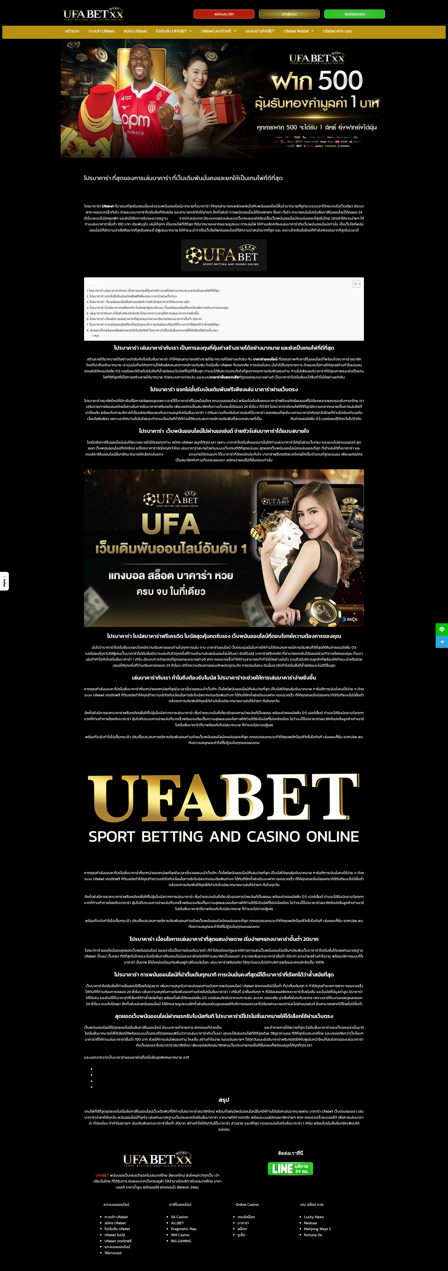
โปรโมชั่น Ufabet (117, 1229)
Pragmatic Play (184, 1229)
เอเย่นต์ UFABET (259, 31)
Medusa (310, 1223)
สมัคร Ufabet (135, 31)
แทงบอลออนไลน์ (117, 1247)
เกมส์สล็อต (246, 1217)
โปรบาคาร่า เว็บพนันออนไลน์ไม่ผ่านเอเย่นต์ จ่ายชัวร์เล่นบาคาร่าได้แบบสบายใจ (139, 301)
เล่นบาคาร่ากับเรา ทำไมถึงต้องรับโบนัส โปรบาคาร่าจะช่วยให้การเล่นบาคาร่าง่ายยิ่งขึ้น (144, 313)
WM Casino (180, 1235)
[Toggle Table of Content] (354, 284)
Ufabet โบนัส (115, 1235)
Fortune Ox (313, 1235)
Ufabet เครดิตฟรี (216, 31)
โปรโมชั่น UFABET (171, 31)
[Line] (442, 629)
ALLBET (177, 1223)
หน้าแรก (72, 31)
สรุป (96, 335)
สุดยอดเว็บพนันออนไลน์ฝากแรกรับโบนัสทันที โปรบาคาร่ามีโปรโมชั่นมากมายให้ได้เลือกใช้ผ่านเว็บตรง (154, 330)
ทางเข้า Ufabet (101, 31)
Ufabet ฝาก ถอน (337, 31)
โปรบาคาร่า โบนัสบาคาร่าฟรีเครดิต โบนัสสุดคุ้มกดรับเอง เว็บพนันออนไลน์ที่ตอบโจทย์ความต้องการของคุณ (159, 307)
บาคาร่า (243, 1223)
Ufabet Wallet (296, 31)
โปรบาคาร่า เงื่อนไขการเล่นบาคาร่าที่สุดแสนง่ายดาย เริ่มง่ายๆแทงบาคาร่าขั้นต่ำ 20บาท (146, 318)
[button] (4, 581)
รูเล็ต (241, 1235)
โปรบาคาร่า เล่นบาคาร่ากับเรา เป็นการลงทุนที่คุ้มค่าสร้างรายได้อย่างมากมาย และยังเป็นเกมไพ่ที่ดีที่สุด (154, 290)
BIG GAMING (181, 1241)
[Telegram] (442, 642)
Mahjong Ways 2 (317, 1229)
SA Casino (179, 1217)
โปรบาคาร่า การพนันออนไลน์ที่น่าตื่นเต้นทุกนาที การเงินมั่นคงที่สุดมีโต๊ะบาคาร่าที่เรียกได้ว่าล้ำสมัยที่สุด (155, 324)
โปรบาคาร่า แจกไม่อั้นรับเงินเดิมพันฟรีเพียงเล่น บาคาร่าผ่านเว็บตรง (133, 296)
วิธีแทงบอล (113, 1253)
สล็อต (242, 1229)
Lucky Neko (314, 1217)
